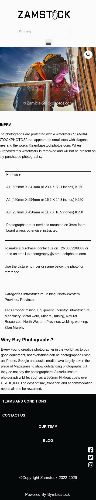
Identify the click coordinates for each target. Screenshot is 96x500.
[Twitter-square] (91, 457)
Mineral (46, 316)
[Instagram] (91, 465)
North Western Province (41, 322)
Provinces (27, 300)
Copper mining (24, 310)
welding (67, 322)
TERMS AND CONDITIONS (24, 401)
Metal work (30, 316)
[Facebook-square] (91, 450)
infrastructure (79, 310)
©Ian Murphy (14, 327)
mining (59, 316)
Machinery (13, 316)
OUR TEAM (48, 426)
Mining (50, 294)
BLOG (48, 440)
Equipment (45, 310)
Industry (61, 310)
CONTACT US (13, 415)
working (81, 322)
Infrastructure (33, 294)
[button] (48, 43)
